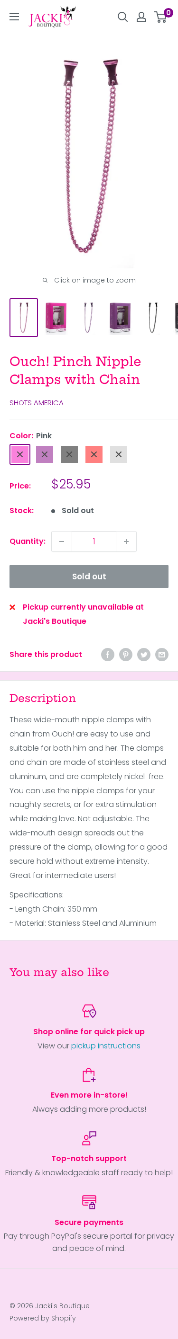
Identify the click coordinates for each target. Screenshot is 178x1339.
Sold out (89, 576)
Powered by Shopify (42, 1318)
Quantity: (27, 541)
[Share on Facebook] (107, 654)
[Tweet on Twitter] (143, 654)
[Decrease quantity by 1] (62, 541)
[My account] (141, 17)
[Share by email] (162, 654)
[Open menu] (14, 16)
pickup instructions (106, 1045)
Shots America (36, 403)
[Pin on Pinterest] (125, 654)
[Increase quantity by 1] (126, 541)
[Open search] (123, 17)
